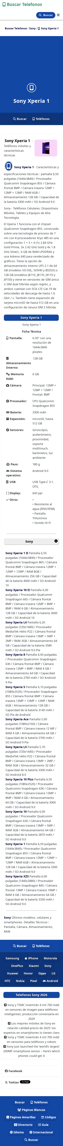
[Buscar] (40, 15)
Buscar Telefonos (24, 4)
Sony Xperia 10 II (18, 590)
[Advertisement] (31, 61)
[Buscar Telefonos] (58, 15)
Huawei (12, 973)
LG (53, 973)
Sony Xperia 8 (15, 654)
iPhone (32, 958)
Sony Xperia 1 (24, 167)
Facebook (15, 1071)
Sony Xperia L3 (16, 747)
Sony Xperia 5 (15, 687)
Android (52, 981)
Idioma (18, 1132)
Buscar (48, 15)
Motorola (50, 958)
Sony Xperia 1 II (17, 553)
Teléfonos (42, 119)
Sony (29, 541)
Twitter (14, 1082)
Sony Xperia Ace (17, 719)
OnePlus (17, 966)
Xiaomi (34, 966)
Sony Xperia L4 (16, 622)
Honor (28, 973)
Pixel (33, 981)
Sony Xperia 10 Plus (19, 779)
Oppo (42, 973)
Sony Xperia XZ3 (17, 876)
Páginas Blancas (33, 1110)
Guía (44, 1125)
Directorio (24, 1125)
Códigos (50, 1117)
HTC (7, 981)
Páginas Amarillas (22, 1117)
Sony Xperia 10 (16, 811)
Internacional (42, 1132)
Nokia (20, 981)
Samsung (12, 958)
